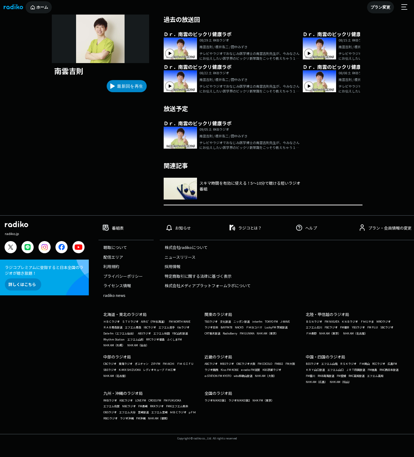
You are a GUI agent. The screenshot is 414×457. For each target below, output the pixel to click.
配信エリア (113, 257)
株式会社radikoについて (186, 247)
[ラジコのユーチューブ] (78, 248)
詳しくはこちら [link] (22, 284)
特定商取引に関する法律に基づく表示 (198, 276)
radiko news (114, 295)
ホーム (42, 7)
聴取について (115, 247)
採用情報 (172, 266)
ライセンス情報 (117, 285)
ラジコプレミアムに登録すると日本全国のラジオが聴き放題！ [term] (44, 270)
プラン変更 (380, 7)
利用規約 (111, 266)
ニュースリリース (180, 257)
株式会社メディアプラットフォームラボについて (208, 285)
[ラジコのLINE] (28, 248)
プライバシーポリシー (123, 276)
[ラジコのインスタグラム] (44, 247)
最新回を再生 (130, 86)
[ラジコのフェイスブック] (61, 248)
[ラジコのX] (11, 248)
